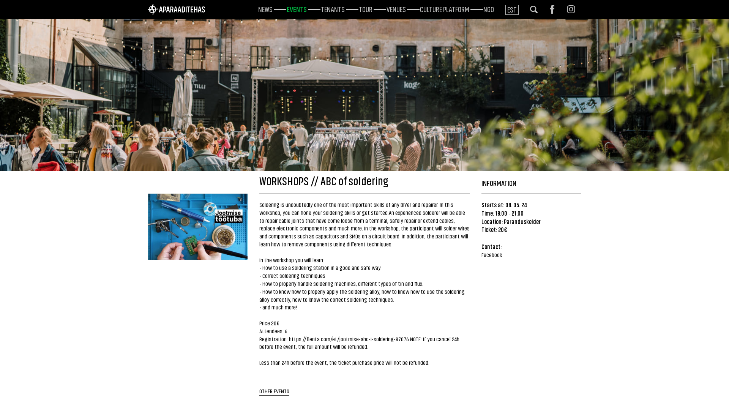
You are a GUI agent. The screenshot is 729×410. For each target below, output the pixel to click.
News (265, 8)
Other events (274, 390)
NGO (488, 8)
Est (512, 9)
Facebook (491, 254)
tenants (333, 8)
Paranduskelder (522, 221)
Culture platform (444, 8)
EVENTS (297, 8)
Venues (396, 8)
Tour (365, 8)
